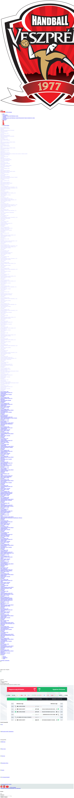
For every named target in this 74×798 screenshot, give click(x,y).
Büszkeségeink (21, 117)
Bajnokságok (5, 118)
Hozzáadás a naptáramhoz (4, 660)
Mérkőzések (13, 115)
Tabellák (17, 117)
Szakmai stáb (9, 115)
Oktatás (25, 117)
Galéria (17, 115)
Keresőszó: (2, 794)
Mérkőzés (4, 656)
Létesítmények (29, 117)
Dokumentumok (12, 788)
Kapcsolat (4, 119)
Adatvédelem (2, 788)
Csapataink (4, 115)
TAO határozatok (18, 788)
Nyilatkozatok (5, 657)
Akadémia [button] (4, 116)
